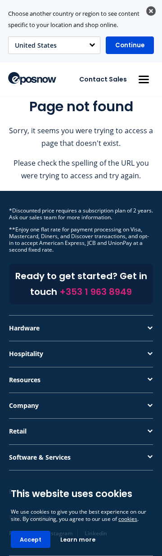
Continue (129, 45)
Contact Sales (103, 79)
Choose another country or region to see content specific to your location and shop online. (74, 19)
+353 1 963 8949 (95, 291)
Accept (30, 539)
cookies (127, 519)
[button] (143, 79)
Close (151, 11)
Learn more (77, 539)
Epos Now (32, 78)
